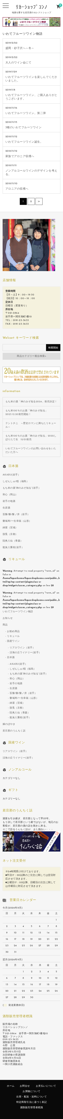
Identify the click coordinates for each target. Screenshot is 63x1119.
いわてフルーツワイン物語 (18, 611)
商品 (5, 625)
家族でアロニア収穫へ (19, 156)
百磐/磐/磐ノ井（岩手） (16, 514)
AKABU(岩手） (11, 475)
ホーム (11, 1086)
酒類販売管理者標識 (31, 1107)
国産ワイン (13, 641)
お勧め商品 (13, 631)
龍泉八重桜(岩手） (13, 547)
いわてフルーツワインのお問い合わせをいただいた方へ (30, 450)
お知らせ (8, 618)
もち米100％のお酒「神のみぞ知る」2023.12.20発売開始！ (26, 412)
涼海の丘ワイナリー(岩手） (25, 652)
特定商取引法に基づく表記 (31, 1102)
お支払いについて (46, 1086)
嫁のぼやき (9, 724)
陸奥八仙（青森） (13, 541)
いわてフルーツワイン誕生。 (24, 142)
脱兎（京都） (10, 534)
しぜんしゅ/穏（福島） (16, 481)
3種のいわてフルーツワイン (23, 127)
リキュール (13, 636)
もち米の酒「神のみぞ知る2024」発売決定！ (31, 401)
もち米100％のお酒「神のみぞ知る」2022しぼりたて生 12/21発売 (31, 438)
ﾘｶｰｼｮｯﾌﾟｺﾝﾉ (31, 7)
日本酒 (11, 657)
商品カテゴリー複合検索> (31, 356)
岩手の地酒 (9, 501)
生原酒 (6, 508)
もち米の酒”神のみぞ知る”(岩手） (22, 488)
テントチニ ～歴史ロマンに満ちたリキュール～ (30, 425)
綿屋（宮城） (10, 527)
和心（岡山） (10, 494)
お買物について (31, 1091)
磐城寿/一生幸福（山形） (17, 521)
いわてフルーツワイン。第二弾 (25, 113)
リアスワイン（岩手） (22, 647)
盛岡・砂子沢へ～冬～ (19, 48)
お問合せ (25, 1086)
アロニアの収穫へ (17, 189)
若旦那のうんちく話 (14, 731)
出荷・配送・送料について (31, 1097)
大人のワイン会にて (18, 62)
